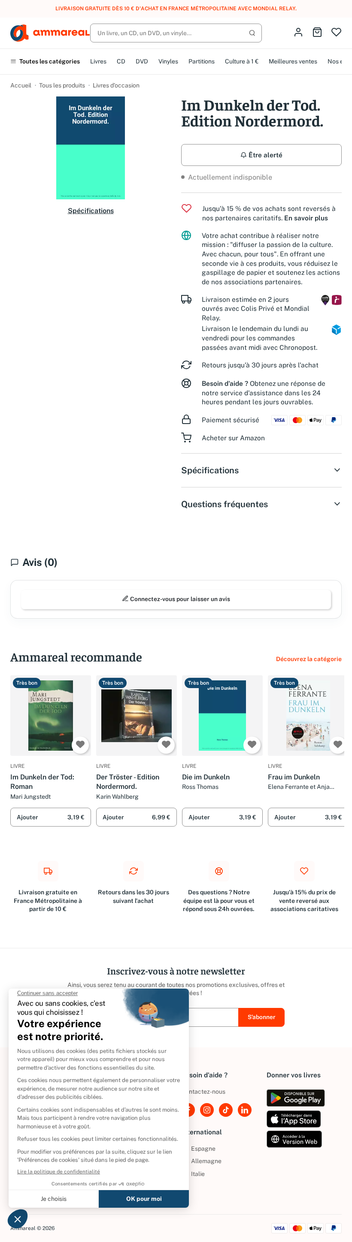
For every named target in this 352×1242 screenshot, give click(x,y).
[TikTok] (226, 1110)
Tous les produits (62, 85)
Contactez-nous (203, 1091)
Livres (98, 61)
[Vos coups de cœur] (336, 33)
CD (121, 61)
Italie (193, 1173)
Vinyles (168, 61)
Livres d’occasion (116, 85)
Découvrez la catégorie (309, 659)
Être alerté (264, 155)
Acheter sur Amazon (233, 438)
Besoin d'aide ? (225, 383)
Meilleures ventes (293, 61)
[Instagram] (207, 1110)
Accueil (20, 85)
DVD (142, 61)
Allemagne (201, 1161)
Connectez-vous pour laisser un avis (179, 598)
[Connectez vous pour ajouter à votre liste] (80, 745)
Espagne (198, 1148)
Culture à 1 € (241, 61)
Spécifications (91, 211)
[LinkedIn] (245, 1110)
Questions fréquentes (224, 504)
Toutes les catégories (49, 61)
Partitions (201, 61)
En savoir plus (306, 218)
